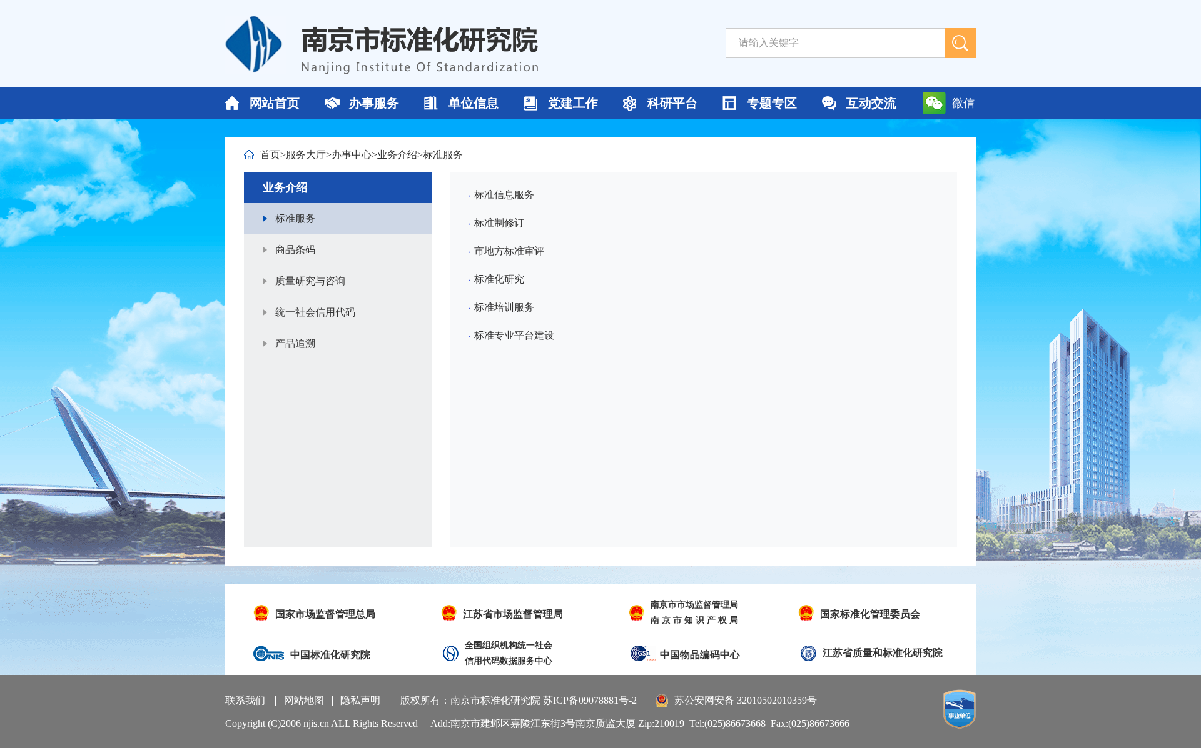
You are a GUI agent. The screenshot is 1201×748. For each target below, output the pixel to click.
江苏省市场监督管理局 (513, 614)
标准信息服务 (504, 194)
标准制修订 (499, 222)
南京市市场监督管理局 (694, 612)
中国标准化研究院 (330, 654)
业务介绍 (397, 154)
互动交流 (871, 103)
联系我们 (245, 700)
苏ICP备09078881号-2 (590, 700)
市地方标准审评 (509, 251)
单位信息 (473, 103)
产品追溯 (295, 343)
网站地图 (304, 700)
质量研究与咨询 (310, 281)
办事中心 (352, 154)
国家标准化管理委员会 (870, 614)
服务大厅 (306, 154)
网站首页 (275, 103)
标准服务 (443, 154)
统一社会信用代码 (315, 312)
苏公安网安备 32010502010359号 (745, 700)
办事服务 (374, 103)
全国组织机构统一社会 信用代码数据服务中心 (508, 653)
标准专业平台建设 (514, 335)
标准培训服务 (504, 307)
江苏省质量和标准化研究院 (883, 652)
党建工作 (573, 103)
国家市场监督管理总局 (325, 614)
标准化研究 (499, 279)
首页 (270, 154)
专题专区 (772, 103)
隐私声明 (360, 700)
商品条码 (295, 249)
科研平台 (672, 103)
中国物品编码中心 (700, 654)
